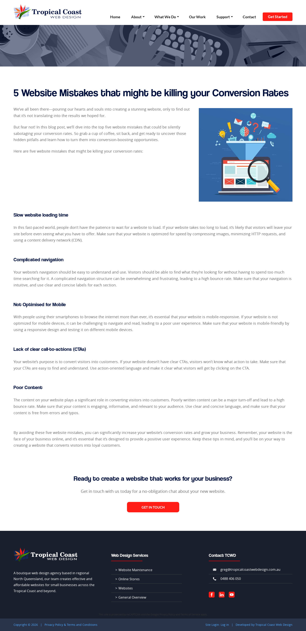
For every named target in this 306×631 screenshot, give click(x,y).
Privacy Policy (167, 614)
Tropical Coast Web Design (273, 625)
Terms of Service (190, 614)
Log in (225, 625)
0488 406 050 (230, 578)
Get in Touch (153, 507)
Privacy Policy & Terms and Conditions (71, 625)
